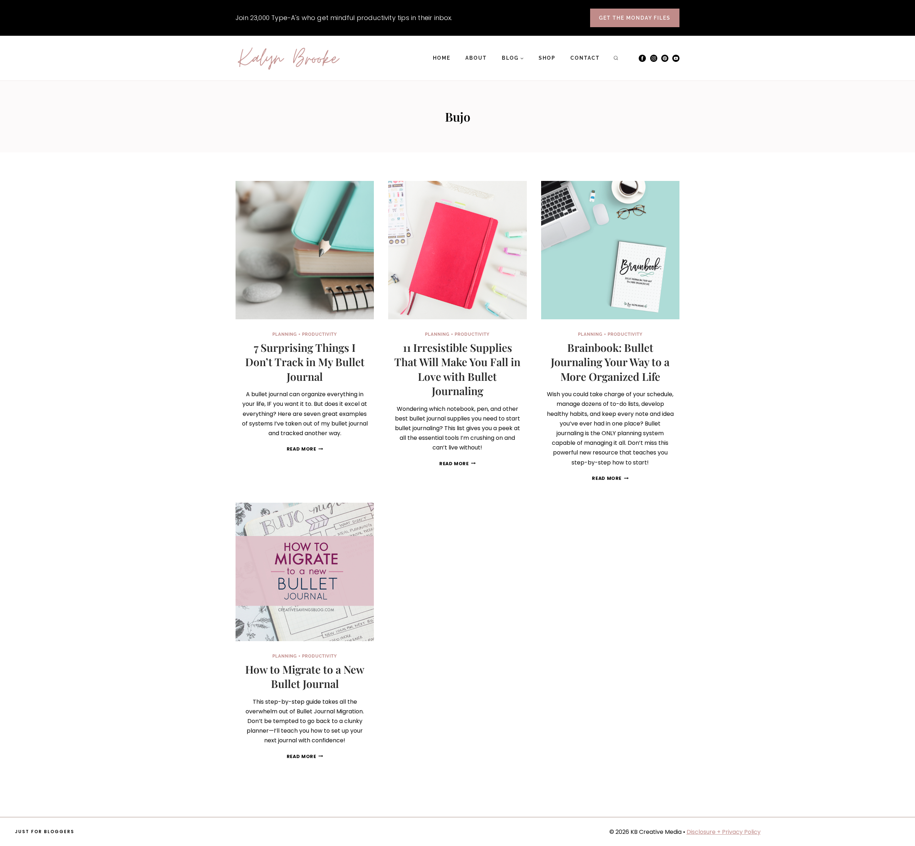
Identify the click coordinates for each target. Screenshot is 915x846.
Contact (585, 58)
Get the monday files (635, 18)
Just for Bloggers (44, 831)
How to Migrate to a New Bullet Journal (304, 676)
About (476, 58)
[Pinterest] (664, 58)
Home (441, 58)
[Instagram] (653, 58)
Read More (305, 449)
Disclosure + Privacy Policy (724, 832)
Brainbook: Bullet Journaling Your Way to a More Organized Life (610, 362)
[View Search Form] (616, 58)
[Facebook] (642, 58)
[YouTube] (675, 58)
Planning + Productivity (304, 334)
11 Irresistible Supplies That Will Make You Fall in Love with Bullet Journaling (457, 369)
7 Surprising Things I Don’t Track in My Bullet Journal (305, 362)
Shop (547, 58)
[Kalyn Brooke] (289, 58)
